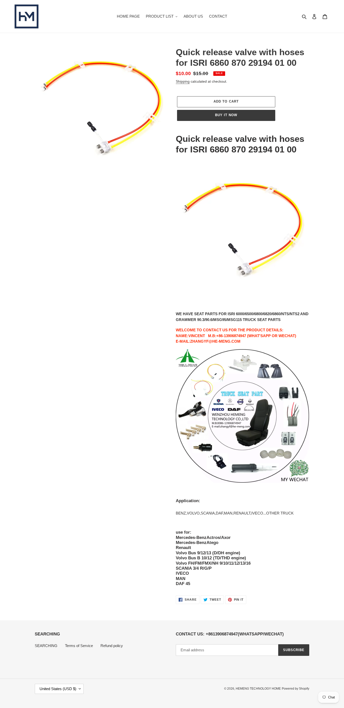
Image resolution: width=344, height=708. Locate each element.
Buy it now (226, 115)
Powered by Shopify (295, 688)
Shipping (183, 81)
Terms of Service (79, 645)
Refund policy (111, 645)
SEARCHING (46, 645)
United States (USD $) (58, 689)
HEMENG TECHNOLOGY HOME (258, 688)
